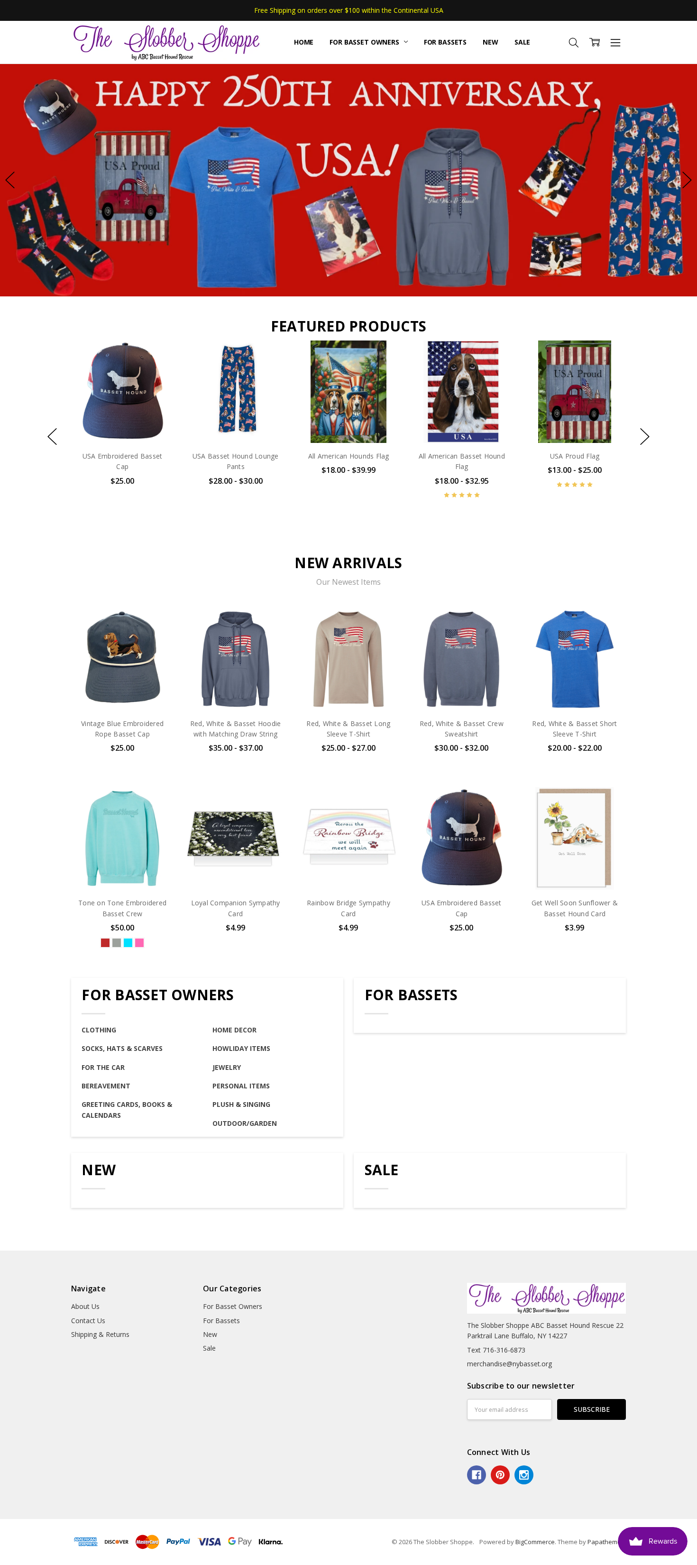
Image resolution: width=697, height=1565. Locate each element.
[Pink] (139, 943)
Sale (522, 41)
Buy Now (122, 423)
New (490, 41)
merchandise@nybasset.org (509, 1363)
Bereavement (106, 1085)
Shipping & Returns (100, 1334)
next (687, 180)
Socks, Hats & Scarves (122, 1048)
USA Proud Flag (575, 455)
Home (303, 41)
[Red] (105, 943)
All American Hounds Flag (348, 455)
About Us (85, 1306)
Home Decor (234, 1029)
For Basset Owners (365, 41)
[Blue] (128, 943)
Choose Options (235, 423)
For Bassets (445, 41)
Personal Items (241, 1085)
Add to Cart (122, 402)
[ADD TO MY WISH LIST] (157, 373)
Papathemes (605, 1541)
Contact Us (88, 1320)
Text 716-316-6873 (496, 1349)
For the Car (103, 1067)
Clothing (99, 1029)
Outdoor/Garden (244, 1123)
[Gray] (116, 943)
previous (10, 180)
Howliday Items (241, 1048)
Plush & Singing (241, 1104)
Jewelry (226, 1067)
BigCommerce (535, 1541)
